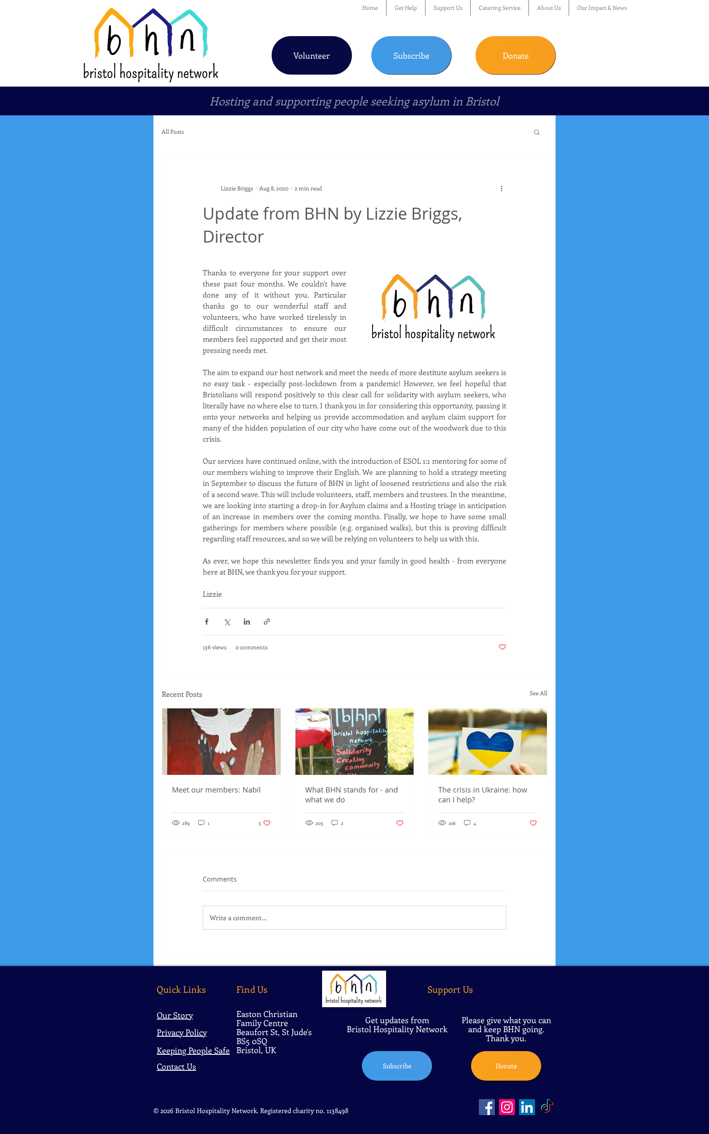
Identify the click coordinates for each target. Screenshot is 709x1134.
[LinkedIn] (527, 1107)
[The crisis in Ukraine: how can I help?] (487, 741)
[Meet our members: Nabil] (221, 741)
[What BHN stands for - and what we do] (354, 741)
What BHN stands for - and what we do (351, 794)
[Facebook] (487, 1107)
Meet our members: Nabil (216, 790)
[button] (406, 8)
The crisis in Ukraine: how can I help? (482, 794)
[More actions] (501, 188)
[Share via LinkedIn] (247, 621)
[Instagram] (507, 1107)
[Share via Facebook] (206, 621)
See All (538, 693)
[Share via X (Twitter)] (227, 621)
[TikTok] (547, 1107)
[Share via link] (267, 621)
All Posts (173, 131)
